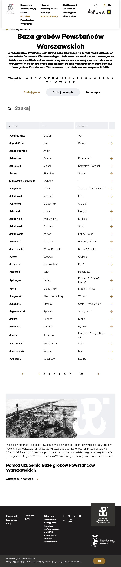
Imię (44, 126)
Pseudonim (81, 126)
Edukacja (45, 12)
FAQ (8, 523)
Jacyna (13, 335)
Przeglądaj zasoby (49, 16)
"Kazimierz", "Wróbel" (89, 165)
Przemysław (50, 264)
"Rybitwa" (83, 326)
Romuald (48, 196)
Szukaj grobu (31, 92)
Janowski (14, 241)
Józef (46, 188)
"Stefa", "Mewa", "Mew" (90, 303)
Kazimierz (48, 335)
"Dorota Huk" (85, 158)
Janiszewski (16, 351)
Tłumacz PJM (29, 517)
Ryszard (47, 311)
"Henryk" (82, 211)
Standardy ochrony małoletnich (50, 538)
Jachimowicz (17, 135)
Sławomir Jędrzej (53, 296)
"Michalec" (83, 218)
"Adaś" (81, 343)
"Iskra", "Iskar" (85, 311)
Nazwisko (13, 126)
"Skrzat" (82, 143)
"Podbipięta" (84, 271)
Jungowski (15, 296)
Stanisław (48, 173)
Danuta (47, 158)
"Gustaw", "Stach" (87, 241)
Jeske (13, 256)
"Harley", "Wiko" (86, 233)
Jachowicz (15, 218)
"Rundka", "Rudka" (87, 249)
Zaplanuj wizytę (28, 8)
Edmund (47, 326)
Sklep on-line (69, 16)
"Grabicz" (83, 256)
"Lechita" (82, 358)
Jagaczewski (17, 311)
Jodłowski (15, 358)
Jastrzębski (16, 249)
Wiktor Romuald (52, 249)
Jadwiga (48, 181)
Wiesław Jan (50, 343)
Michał (47, 165)
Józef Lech (49, 358)
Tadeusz (48, 280)
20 (81, 373)
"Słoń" (81, 226)
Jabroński (15, 211)
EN (109, 5)
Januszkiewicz (18, 150)
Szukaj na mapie (63, 92)
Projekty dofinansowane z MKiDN (52, 528)
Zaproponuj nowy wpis (20, 478)
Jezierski (14, 264)
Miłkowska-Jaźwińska (22, 181)
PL (105, 5)
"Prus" (81, 264)
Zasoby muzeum (20, 29)
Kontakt (24, 12)
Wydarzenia (26, 24)
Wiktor (47, 233)
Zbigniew (48, 226)
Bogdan (47, 319)
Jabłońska (15, 158)
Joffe (12, 288)
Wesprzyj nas (69, 12)
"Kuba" (81, 196)
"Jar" (80, 135)
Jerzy (46, 271)
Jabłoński (15, 165)
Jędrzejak (15, 280)
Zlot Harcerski (70, 5)
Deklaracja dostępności (50, 521)
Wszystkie (14, 78)
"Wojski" (82, 296)
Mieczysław (50, 203)
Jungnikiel (15, 188)
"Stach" (81, 173)
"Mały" (81, 351)
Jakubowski (16, 196)
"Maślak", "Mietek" (87, 288)
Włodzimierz (50, 218)
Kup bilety (25, 16)
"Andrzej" (82, 203)
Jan (45, 143)
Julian (46, 211)
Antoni (46, 150)
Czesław (48, 256)
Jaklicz (13, 319)
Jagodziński (16, 143)
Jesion (13, 173)
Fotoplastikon (27, 20)
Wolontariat (69, 8)
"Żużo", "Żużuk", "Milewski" (92, 188)
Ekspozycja (26, 5)
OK (99, 561)
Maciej (47, 135)
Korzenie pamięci (49, 8)
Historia (45, 5)
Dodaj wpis (93, 92)
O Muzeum (49, 516)
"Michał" (82, 319)
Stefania (48, 303)
